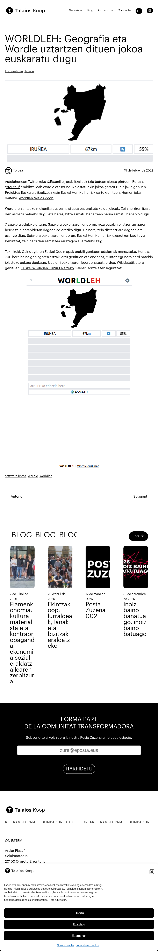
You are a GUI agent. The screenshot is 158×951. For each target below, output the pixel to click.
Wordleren (14, 208)
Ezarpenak (79, 935)
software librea (15, 476)
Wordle (33, 476)
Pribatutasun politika (87, 945)
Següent (140, 496)
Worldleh (46, 476)
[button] (152, 872)
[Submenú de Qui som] (112, 11)
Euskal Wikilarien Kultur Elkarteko (47, 268)
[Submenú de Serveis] (81, 11)
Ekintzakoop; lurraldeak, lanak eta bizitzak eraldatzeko (60, 625)
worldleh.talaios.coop (36, 198)
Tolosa (18, 170)
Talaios (29, 71)
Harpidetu (79, 768)
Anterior (17, 496)
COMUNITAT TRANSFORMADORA (88, 726)
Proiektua (12, 192)
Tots (136, 536)
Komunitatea (14, 71)
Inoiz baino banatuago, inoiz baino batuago (134, 619)
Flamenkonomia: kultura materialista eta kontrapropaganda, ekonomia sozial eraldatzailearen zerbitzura (22, 643)
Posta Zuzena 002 (96, 610)
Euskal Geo (53, 251)
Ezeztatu (79, 924)
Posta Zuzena (91, 737)
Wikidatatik (126, 262)
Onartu (79, 913)
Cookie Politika (65, 945)
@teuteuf (12, 187)
